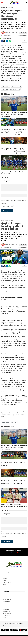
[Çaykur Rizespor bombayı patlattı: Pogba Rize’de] (7, 123)
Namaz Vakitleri (6, 597)
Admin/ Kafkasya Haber (11, 32)
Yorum (3, 183)
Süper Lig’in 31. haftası (16, 86)
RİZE (3, 576)
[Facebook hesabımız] (11, 552)
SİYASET (4, 580)
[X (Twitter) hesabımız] (13, 552)
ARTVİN (4, 584)
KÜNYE (4, 603)
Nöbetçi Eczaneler (7, 599)
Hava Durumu (6, 595)
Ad (2, 193)
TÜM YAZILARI (23, 32)
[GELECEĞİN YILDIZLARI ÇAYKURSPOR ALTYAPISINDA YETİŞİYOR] (20, 123)
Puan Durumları (6, 601)
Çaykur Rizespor (5, 86)
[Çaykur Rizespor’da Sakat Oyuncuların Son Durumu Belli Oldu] (14, 162)
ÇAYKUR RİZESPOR (22, 35)
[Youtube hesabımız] (17, 552)
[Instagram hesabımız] (15, 552)
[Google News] (24, 42)
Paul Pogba (14, 422)
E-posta (17, 193)
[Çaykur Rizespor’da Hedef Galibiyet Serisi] (7, 142)
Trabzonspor (5, 89)
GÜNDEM (5, 578)
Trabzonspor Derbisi (15, 89)
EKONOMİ (5, 587)
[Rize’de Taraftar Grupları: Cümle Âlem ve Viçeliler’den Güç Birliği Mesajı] (20, 142)
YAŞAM (4, 589)
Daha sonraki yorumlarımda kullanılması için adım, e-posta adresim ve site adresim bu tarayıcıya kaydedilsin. (13, 202)
